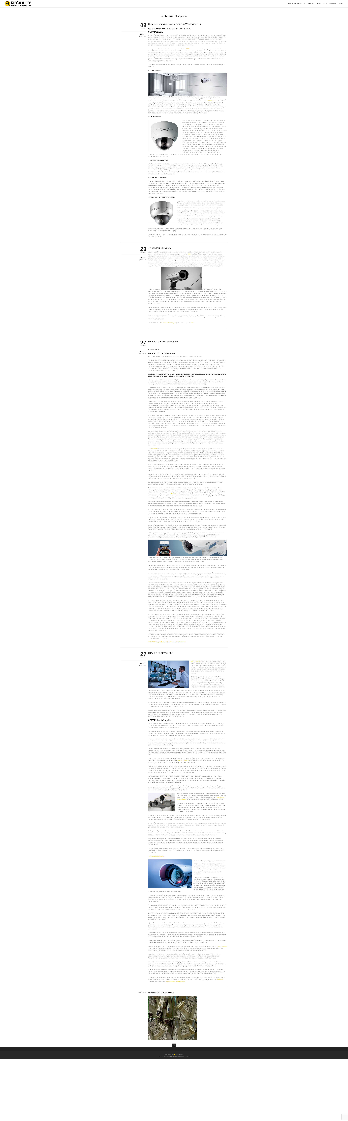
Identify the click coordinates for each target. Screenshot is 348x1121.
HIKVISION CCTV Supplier (160, 653)
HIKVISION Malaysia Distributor (163, 341)
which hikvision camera (159, 248)
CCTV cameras (191, 49)
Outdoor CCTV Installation (161, 993)
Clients (324, 3)
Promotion (332, 3)
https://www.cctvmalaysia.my (176, 642)
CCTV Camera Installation (312, 3)
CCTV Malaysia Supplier (160, 720)
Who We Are (297, 3)
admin (144, 34)
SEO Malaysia (185, 1056)
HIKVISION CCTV (183, 760)
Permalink (143, 36)
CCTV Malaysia (155, 32)
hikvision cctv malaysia (168, 323)
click (192, 323)
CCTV (189, 254)
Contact (340, 3)
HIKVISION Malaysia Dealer (156, 642)
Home (289, 3)
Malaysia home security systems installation (169, 28)
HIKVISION (154, 449)
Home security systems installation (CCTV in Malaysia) (174, 24)
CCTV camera (222, 946)
